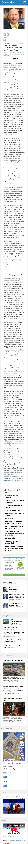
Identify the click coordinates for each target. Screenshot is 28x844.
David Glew (11, 599)
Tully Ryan (11, 591)
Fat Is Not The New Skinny (12, 510)
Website (5, 29)
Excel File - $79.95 (6, 781)
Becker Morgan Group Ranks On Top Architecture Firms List (12, 640)
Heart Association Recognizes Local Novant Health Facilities (12, 646)
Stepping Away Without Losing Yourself (15, 604)
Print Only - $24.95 (7, 772)
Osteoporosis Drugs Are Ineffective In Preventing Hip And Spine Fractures (14, 533)
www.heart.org (8, 134)
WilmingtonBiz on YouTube (17, 840)
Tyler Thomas (12, 606)
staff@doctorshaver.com (15, 480)
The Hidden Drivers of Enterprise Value (15, 588)
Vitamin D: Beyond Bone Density (14, 546)
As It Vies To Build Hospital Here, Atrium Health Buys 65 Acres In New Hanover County (13, 633)
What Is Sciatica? (10, 518)
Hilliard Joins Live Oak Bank (10, 627)
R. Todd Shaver (21, 52)
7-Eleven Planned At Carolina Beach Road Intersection (16, 621)
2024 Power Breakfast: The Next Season (11, 796)
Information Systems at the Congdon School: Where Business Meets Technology (16, 596)
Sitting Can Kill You (10, 538)
